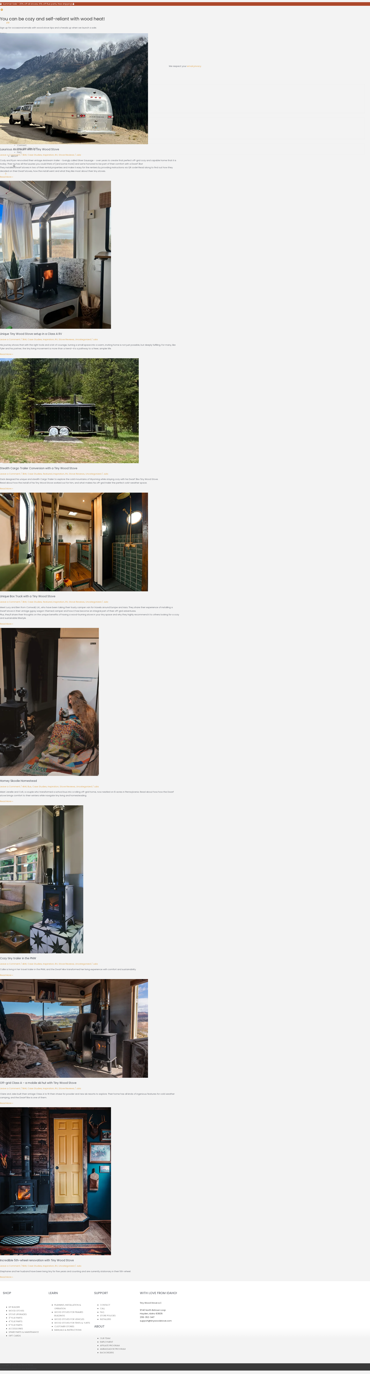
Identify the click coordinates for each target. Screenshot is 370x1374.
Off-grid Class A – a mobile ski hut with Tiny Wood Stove (38, 1083)
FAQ (19, 152)
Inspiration (48, 154)
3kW (24, 154)
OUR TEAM (105, 1338)
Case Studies (35, 154)
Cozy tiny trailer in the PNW (18, 958)
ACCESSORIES (16, 1328)
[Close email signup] (2, 9)
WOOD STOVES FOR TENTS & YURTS (72, 1322)
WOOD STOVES (16, 1310)
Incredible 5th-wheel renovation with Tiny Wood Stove (37, 1260)
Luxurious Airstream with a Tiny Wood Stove (29, 149)
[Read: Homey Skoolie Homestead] (49, 775)
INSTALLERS (105, 1319)
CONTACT (105, 1304)
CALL (102, 1308)
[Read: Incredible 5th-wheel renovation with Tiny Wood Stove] (55, 1254)
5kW (24, 1088)
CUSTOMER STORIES (64, 1326)
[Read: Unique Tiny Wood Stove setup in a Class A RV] (55, 327)
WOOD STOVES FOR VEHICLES (69, 1319)
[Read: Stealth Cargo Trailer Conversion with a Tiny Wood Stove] (69, 462)
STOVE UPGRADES (18, 1314)
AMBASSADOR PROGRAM (113, 1348)
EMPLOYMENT (106, 1341)
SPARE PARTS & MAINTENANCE (24, 1332)
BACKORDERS (107, 1352)
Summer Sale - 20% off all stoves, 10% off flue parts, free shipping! (37, 3)
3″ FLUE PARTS (15, 1317)
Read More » (6, 176)
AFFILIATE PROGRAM (110, 1345)
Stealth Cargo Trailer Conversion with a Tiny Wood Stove (38, 468)
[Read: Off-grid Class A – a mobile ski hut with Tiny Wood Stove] (74, 1076)
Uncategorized (83, 339)
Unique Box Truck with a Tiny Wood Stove (27, 596)
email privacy (194, 66)
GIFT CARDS (15, 1335)
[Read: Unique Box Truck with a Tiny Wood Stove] (74, 590)
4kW (24, 786)
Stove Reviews (66, 154)
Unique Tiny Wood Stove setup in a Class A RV (31, 334)
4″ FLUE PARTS (15, 1321)
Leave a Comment (10, 154)
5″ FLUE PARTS (15, 1324)
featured (47, 473)
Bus (29, 786)
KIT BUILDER (14, 1307)
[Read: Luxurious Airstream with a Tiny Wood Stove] (74, 143)
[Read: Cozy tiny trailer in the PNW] (41, 952)
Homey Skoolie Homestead (18, 781)
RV (56, 154)
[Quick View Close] (1, 1372)
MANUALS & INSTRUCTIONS (68, 1329)
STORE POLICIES (108, 1315)
